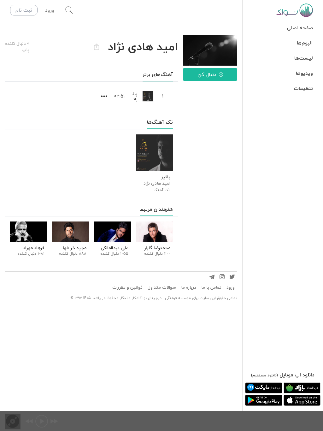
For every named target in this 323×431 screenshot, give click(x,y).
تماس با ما (211, 287)
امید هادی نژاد (157, 183)
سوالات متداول (162, 287)
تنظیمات (303, 88)
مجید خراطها (74, 248)
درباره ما (188, 287)
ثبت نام (23, 10)
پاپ (25, 50)
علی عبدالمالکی (114, 248)
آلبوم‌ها (305, 42)
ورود (230, 287)
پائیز (134, 99)
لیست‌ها (303, 58)
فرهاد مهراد (33, 248)
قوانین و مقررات (127, 287)
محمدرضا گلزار (157, 248)
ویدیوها (304, 73)
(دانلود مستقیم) (264, 375)
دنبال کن (206, 74)
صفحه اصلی (300, 27)
